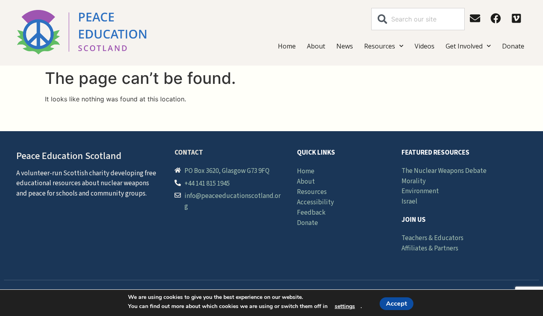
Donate (513, 46)
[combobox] (418, 19)
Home (287, 46)
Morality (413, 181)
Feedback (311, 212)
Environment (420, 191)
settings (345, 306)
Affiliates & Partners (429, 248)
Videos (424, 46)
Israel (409, 201)
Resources (379, 46)
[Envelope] (475, 18)
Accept (396, 303)
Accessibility (315, 202)
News (344, 46)
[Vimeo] (516, 18)
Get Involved (464, 46)
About (316, 46)
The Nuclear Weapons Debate (444, 171)
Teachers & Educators (432, 238)
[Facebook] (495, 18)
